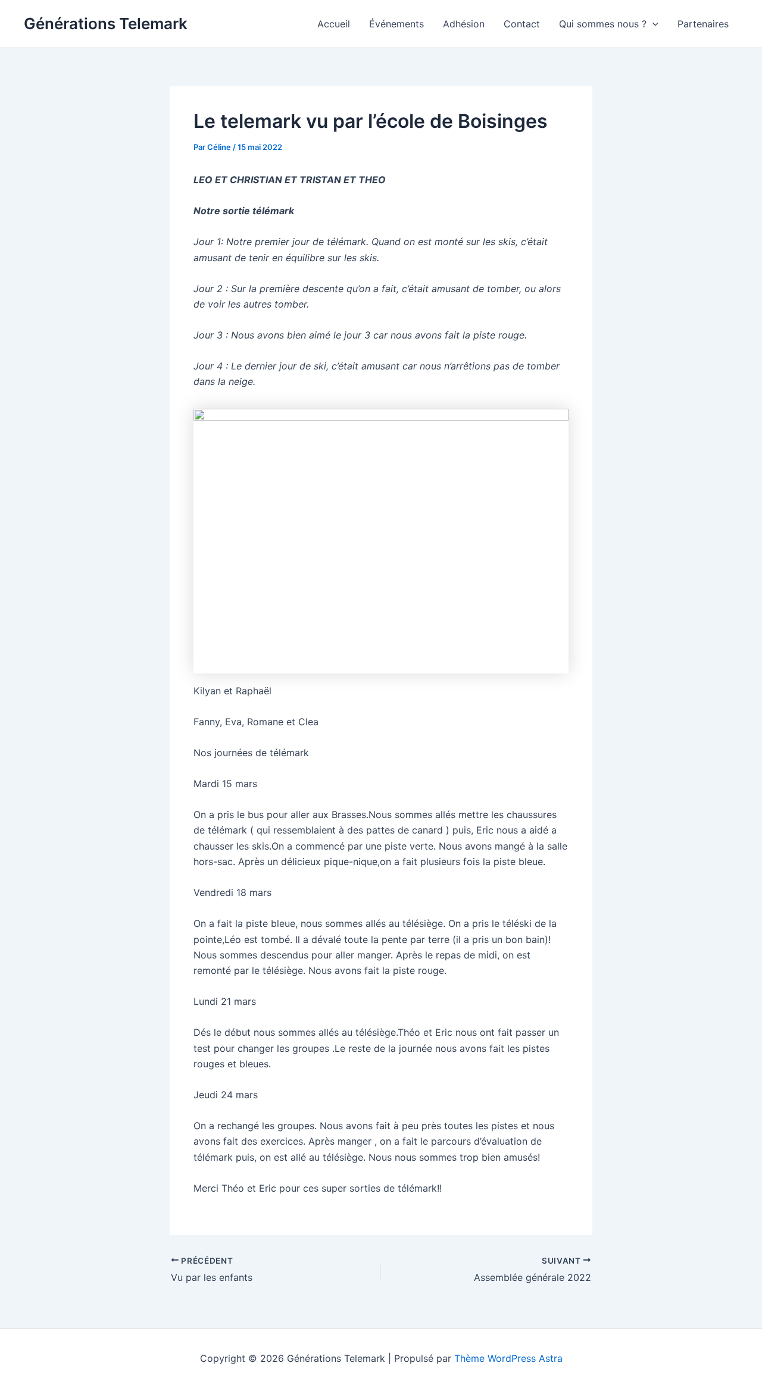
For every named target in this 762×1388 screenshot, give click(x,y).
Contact (522, 24)
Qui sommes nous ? (603, 24)
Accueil (333, 24)
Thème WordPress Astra (508, 1358)
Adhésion (464, 24)
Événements (396, 24)
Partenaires (703, 24)
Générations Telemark (106, 23)
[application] (652, 24)
